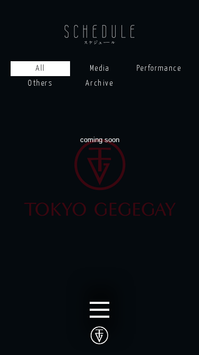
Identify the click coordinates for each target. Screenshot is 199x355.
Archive (99, 83)
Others (40, 83)
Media (100, 68)
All (40, 68)
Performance (158, 68)
